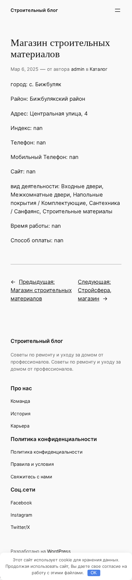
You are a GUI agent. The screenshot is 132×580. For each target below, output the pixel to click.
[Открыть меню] (117, 10)
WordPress (59, 551)
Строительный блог (34, 10)
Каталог (99, 69)
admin (77, 69)
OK (94, 572)
